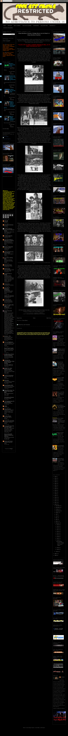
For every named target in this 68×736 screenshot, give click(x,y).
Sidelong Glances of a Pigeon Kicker (8, 252)
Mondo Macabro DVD (8, 385)
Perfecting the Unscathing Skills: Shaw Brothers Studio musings (9, 362)
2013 (56, 499)
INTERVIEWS (36, 25)
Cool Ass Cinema (5, 136)
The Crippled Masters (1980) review (12, 90)
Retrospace (6, 380)
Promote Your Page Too (6, 138)
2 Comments (12, 73)
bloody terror (7, 283)
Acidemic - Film (7, 336)
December (58, 505)
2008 (56, 555)
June (57, 516)
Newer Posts (19, 318)
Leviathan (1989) (7, 236)
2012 (56, 500)
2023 (56, 481)
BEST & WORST (17, 25)
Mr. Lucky (6, 225)
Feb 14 (58, 533)
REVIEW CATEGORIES (8, 27)
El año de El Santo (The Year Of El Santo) (9, 427)
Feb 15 (58, 531)
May (57, 517)
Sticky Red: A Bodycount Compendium (7, 288)
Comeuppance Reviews (9, 397)
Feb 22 (58, 526)
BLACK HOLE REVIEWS (9, 421)
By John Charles (7, 416)
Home (4, 25)
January (57, 551)
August (57, 512)
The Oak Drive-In (7, 299)
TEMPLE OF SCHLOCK (9, 296)
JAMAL (5, 406)
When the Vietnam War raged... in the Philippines (9, 306)
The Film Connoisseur (8, 375)
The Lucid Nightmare (8, 342)
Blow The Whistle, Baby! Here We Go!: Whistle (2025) (8, 292)
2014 (56, 497)
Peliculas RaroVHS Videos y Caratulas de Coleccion (8, 435)
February (57, 522)
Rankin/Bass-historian (8, 224)
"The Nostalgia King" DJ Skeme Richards (9, 402)
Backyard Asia (7, 268)
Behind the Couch (8, 264)
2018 (56, 490)
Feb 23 (58, 524)
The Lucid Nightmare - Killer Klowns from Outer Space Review (9, 344)
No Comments (12, 99)
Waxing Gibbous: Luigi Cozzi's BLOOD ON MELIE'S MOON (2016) (8, 338)
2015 (56, 495)
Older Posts (48, 318)
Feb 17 (58, 529)
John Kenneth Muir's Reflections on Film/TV (9, 240)
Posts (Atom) (24, 320)
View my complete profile (59, 708)
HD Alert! (5, 222)
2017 (56, 492)
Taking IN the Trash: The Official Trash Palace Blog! (9, 391)
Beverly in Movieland (8, 246)
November (58, 507)
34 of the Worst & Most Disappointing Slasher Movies (61, 406)
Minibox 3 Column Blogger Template (28, 727)
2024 (56, 480)
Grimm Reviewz (7, 408)
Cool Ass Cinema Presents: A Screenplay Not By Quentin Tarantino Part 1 (61, 421)
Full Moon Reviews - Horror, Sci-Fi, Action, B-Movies (9, 229)
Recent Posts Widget (6, 128)
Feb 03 (58, 547)
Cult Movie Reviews (8, 235)
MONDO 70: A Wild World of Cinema (8, 369)
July (57, 514)
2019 (56, 488)
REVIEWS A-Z (52, 25)
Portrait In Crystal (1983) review (12, 65)
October (57, 509)
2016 (56, 493)
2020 (56, 486)
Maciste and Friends (8, 441)
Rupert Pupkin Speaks (8, 348)
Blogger (11, 448)
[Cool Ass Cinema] (3, 137)
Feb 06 (58, 540)
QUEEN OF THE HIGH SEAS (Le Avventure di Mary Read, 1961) (9, 371)
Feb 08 (58, 536)
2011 (56, 502)
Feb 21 (58, 527)
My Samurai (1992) (7, 398)
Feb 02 (58, 549)
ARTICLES (10, 25)
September (58, 510)
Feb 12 (58, 534)
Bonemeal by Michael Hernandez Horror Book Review (8, 261)
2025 (56, 478)
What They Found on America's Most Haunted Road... (8, 243)
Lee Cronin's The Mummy (8, 285)
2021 (56, 485)
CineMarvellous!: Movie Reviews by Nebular (9, 355)
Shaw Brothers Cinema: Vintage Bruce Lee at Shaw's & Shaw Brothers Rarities (34, 34)
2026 (56, 476)
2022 (56, 483)
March (57, 521)
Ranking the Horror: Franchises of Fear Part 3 (12, 118)
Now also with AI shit (8, 308)
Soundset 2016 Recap (8, 403)
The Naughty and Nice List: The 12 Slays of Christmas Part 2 (12, 78)
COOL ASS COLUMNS (26, 25)
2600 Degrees (43, 727)
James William (37, 727)
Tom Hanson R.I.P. (7, 297)
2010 (56, 504)
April (57, 519)
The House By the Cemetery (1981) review (60, 460)
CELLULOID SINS (44, 25)
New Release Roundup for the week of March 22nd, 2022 (9, 350)
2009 (56, 553)
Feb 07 (58, 538)
